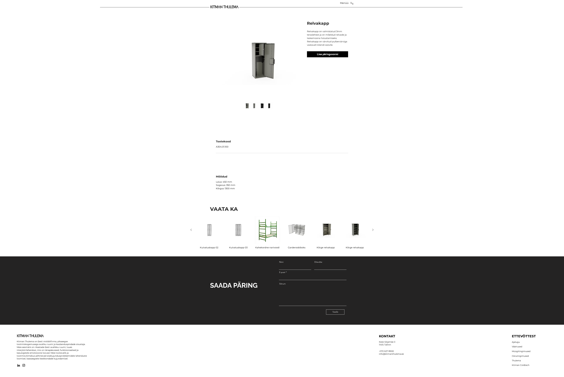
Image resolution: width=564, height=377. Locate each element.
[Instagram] (24, 365)
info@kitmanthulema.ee (391, 354)
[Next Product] (373, 230)
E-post (282, 272)
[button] (344, 3)
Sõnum (282, 284)
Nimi (281, 262)
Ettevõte (318, 262)
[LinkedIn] (18, 365)
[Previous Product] (191, 230)
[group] (282, 234)
